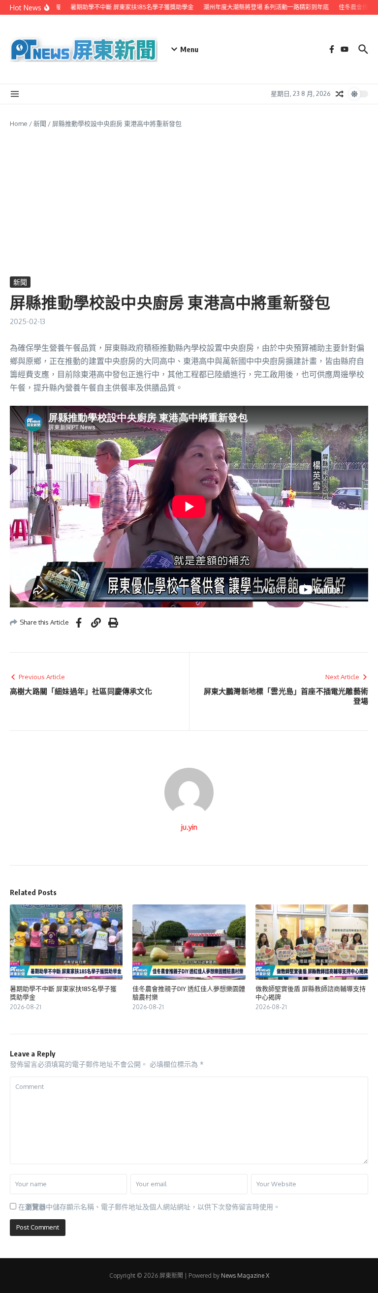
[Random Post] (340, 94)
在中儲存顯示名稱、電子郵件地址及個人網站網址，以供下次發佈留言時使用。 (149, 1207)
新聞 (39, 123)
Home (19, 123)
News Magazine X (245, 1275)
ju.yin (189, 827)
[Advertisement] (189, 202)
